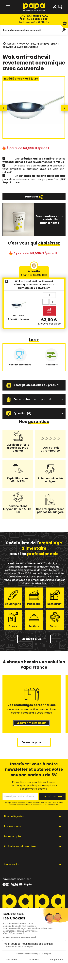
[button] (34, 385)
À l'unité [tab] (34, 273)
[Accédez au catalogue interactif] (60, 7)
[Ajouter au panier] (49, 311)
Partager (32, 196)
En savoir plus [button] (31, 639)
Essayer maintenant (32, 723)
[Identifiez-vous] (54, 7)
